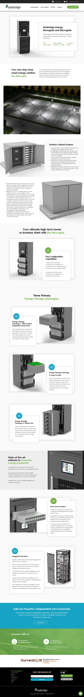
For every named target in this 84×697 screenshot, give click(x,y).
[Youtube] (64, 1)
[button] (45, 7)
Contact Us (13, 679)
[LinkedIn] (67, 1)
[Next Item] (77, 110)
